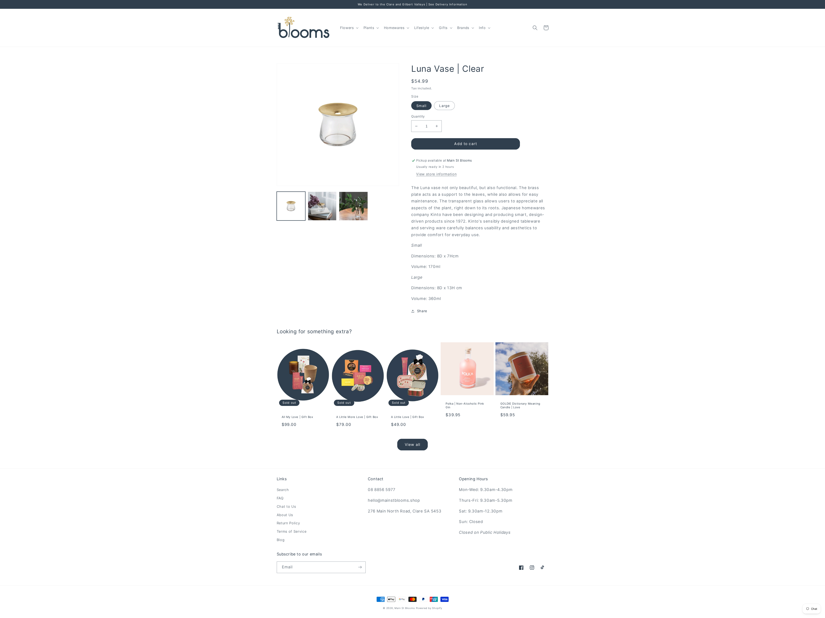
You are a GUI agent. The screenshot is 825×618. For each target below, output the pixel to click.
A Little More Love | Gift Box (357, 417)
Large (444, 106)
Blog (281, 540)
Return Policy (288, 523)
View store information (436, 174)
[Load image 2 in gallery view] (322, 206)
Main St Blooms (404, 608)
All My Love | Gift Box (297, 417)
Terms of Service (292, 531)
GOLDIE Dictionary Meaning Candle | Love (520, 405)
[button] (349, 28)
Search (283, 490)
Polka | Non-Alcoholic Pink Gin (465, 405)
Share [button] (422, 311)
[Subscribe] (359, 567)
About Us (285, 515)
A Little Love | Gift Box (407, 417)
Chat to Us (286, 506)
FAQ (280, 498)
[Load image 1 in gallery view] (291, 206)
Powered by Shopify (429, 608)
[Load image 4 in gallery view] (353, 206)
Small (421, 106)
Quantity (418, 116)
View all (412, 444)
